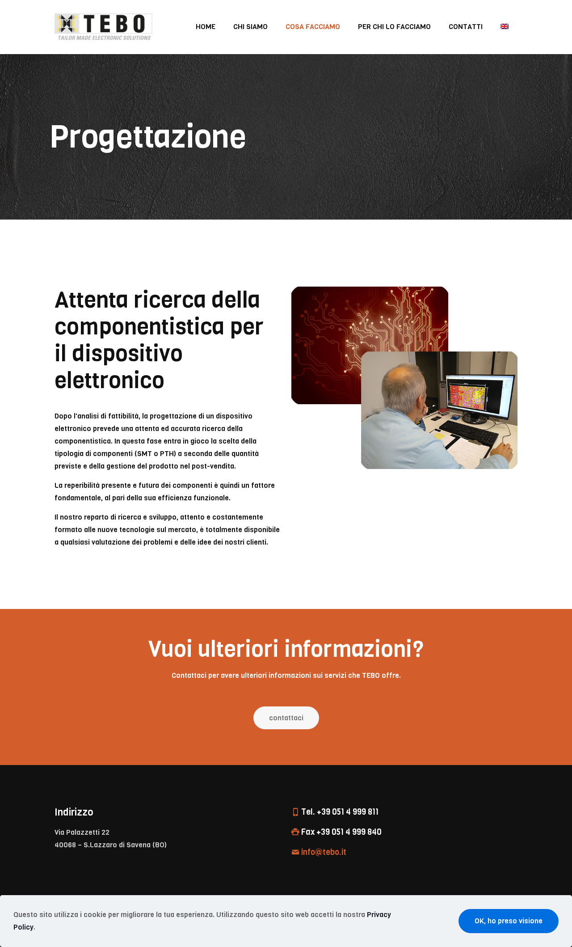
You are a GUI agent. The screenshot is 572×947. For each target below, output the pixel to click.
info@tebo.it (323, 852)
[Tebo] (103, 27)
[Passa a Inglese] (504, 27)
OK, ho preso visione (509, 921)
